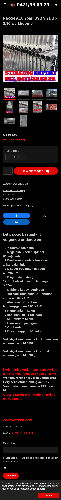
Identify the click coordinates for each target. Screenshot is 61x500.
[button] (9, 93)
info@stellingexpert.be (22, 433)
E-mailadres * (9, 443)
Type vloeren (12, 150)
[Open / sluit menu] (5, 5)
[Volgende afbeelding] (53, 58)
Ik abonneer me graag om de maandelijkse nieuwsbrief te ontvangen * (30, 459)
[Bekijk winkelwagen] (56, 5)
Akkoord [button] (48, 495)
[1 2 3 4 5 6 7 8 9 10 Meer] (8, 171)
